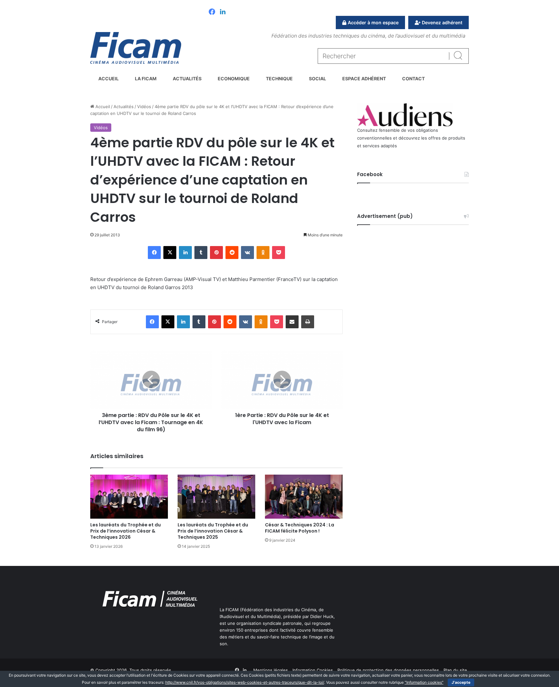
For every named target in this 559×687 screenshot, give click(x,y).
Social (317, 78)
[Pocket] (278, 252)
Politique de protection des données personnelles (388, 670)
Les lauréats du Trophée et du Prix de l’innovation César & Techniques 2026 (125, 531)
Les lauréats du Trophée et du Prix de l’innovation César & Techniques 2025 (213, 531)
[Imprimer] (307, 321)
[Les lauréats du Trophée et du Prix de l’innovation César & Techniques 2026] (129, 496)
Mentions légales (270, 670)
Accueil (108, 78)
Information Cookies (312, 670)
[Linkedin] (222, 12)
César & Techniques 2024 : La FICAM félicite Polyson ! (299, 528)
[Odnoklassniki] (263, 252)
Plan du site (455, 670)
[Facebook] (212, 12)
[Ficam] (135, 48)
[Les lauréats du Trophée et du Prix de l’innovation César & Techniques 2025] (216, 496)
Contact (413, 78)
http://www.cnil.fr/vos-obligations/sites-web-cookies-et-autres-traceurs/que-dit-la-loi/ (244, 682)
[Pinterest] (216, 252)
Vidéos (144, 106)
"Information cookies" (424, 682)
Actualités (187, 78)
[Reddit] (231, 252)
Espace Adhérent (364, 78)
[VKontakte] (247, 252)
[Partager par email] (292, 321)
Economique (234, 78)
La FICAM (146, 78)
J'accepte (461, 682)
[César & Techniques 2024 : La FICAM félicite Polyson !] (304, 496)
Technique (279, 78)
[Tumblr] (200, 252)
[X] (169, 252)
